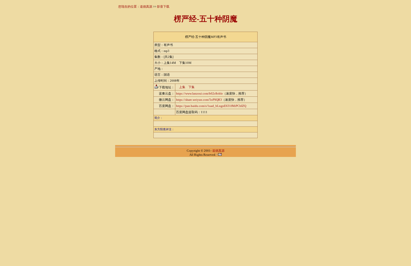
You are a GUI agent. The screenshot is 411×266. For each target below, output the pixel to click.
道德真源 (146, 6)
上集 (182, 87)
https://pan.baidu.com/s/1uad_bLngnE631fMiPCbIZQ (211, 106)
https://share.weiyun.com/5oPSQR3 (199, 99)
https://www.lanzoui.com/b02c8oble (199, 93)
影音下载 (163, 6)
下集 (191, 87)
